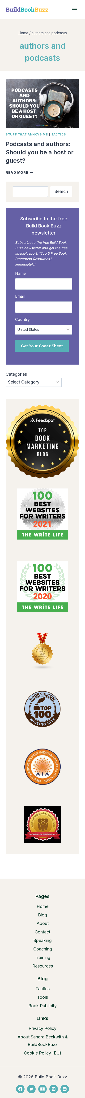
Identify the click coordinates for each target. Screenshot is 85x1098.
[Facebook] (20, 1089)
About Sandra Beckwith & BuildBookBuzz (42, 1040)
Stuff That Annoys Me (27, 134)
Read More (19, 172)
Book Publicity (42, 1005)
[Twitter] (31, 1089)
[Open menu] (74, 9)
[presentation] (42, 103)
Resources (42, 965)
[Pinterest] (53, 1089)
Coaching (42, 948)
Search (61, 191)
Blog (42, 914)
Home (42, 906)
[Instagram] (42, 1089)
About (43, 923)
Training (42, 957)
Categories (16, 374)
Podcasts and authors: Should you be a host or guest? (40, 152)
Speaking (43, 940)
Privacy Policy (42, 1028)
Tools (42, 997)
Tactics (58, 134)
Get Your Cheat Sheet (42, 345)
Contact (42, 931)
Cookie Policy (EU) (42, 1052)
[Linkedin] (64, 1089)
